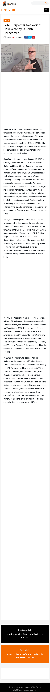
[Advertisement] (25, 99)
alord (9, 37)
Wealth (7, 20)
